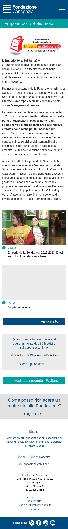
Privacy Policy (35, 497)
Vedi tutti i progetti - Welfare (36, 380)
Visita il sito (49, 321)
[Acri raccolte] (40, 457)
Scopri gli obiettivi (32, 364)
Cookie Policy (34, 501)
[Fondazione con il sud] (34, 464)
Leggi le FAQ (33, 414)
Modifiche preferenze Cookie (35, 505)
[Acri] (22, 457)
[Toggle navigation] (62, 9)
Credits (35, 509)
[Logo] (20, 9)
